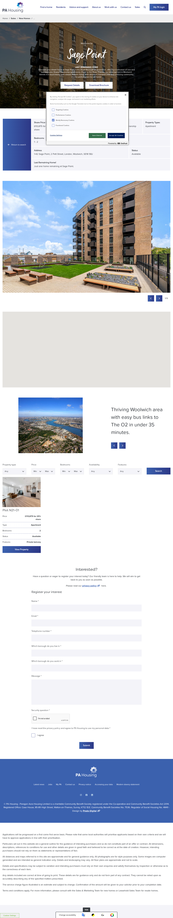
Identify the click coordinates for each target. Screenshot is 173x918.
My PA (59, 784)
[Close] (125, 95)
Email (34, 616)
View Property (21, 549)
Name (35, 601)
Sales (137, 7)
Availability (94, 464)
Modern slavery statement (128, 784)
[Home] (13, 7)
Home (5, 18)
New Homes (24, 18)
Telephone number (41, 631)
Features (122, 464)
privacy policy (89, 585)
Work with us (110, 7)
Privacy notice (85, 784)
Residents (61, 7)
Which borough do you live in (46, 646)
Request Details (72, 85)
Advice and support (78, 7)
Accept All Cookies (116, 135)
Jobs (50, 784)
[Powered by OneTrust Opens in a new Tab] (117, 143)
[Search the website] (145, 7)
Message (36, 676)
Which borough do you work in (47, 661)
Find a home (46, 7)
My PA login (159, 7)
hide (86, 910)
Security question (40, 710)
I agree (40, 735)
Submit (86, 745)
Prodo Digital (90, 811)
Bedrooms (65, 464)
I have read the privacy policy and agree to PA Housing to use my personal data (70, 728)
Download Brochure (99, 85)
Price (33, 464)
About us (96, 7)
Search (158, 471)
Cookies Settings (9, 915)
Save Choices (97, 135)
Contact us (126, 7)
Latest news (39, 784)
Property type (9, 464)
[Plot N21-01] (22, 492)
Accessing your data (104, 784)
